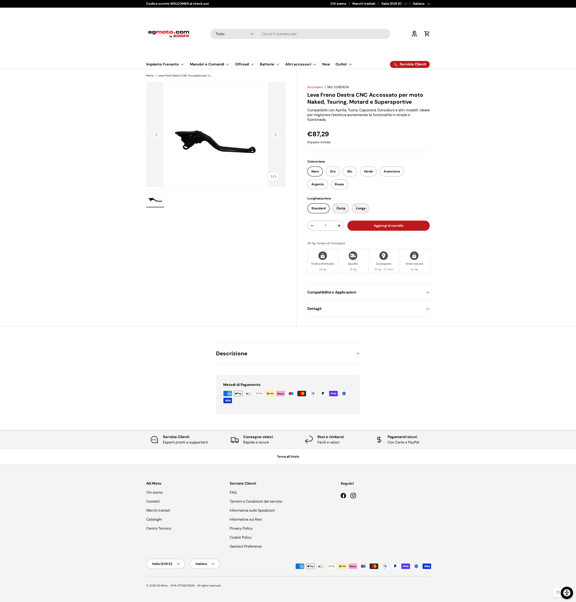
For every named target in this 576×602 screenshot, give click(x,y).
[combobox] (300, 34)
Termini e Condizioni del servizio (256, 501)
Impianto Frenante (162, 64)
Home (150, 75)
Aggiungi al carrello (388, 226)
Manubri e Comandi (207, 64)
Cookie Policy (241, 537)
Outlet (341, 64)
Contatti (153, 501)
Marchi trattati (363, 4)
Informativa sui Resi (246, 519)
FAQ (233, 492)
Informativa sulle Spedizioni (252, 510)
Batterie (267, 64)
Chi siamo (338, 4)
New (326, 64)
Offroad (242, 64)
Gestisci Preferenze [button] (246, 546)
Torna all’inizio (288, 456)
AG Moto (162, 585)
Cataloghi (154, 519)
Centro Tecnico (158, 528)
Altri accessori (298, 64)
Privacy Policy (241, 528)
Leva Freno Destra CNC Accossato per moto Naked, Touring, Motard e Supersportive (185, 75)
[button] (427, 34)
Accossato (315, 87)
